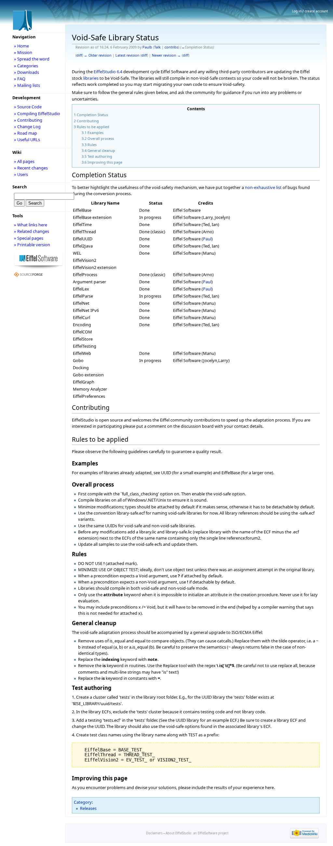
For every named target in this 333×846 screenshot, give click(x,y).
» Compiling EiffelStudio (37, 113)
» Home (21, 46)
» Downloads (26, 72)
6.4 (119, 71)
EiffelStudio (105, 71)
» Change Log (27, 126)
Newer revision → (166, 55)
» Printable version (32, 245)
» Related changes (31, 231)
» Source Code (28, 107)
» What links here (30, 225)
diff (79, 55)
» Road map (25, 133)
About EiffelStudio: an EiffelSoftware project (197, 833)
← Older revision (98, 55)
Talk (157, 47)
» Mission (23, 52)
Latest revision (127, 55)
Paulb (147, 47)
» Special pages (28, 238)
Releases (88, 808)
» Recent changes (31, 168)
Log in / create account (310, 11)
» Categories (26, 66)
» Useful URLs (27, 139)
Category (83, 802)
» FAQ (19, 79)
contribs (171, 47)
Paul (207, 239)
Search (19, 187)
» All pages (24, 161)
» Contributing (28, 120)
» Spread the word (31, 59)
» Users (21, 174)
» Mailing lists (27, 85)
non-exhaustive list (263, 187)
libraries (91, 78)
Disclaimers (154, 833)
